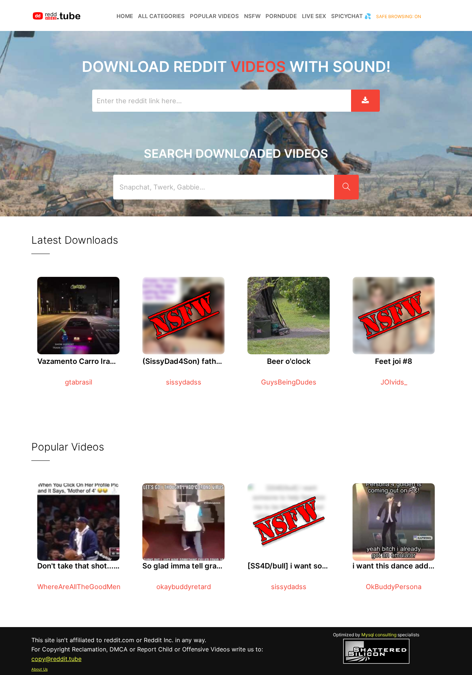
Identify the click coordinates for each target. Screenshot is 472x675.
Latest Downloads (74, 240)
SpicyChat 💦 (351, 16)
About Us (39, 669)
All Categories (161, 16)
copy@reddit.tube (56, 658)
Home (125, 16)
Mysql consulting (378, 634)
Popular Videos (214, 16)
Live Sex (314, 16)
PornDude (281, 16)
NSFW (252, 16)
